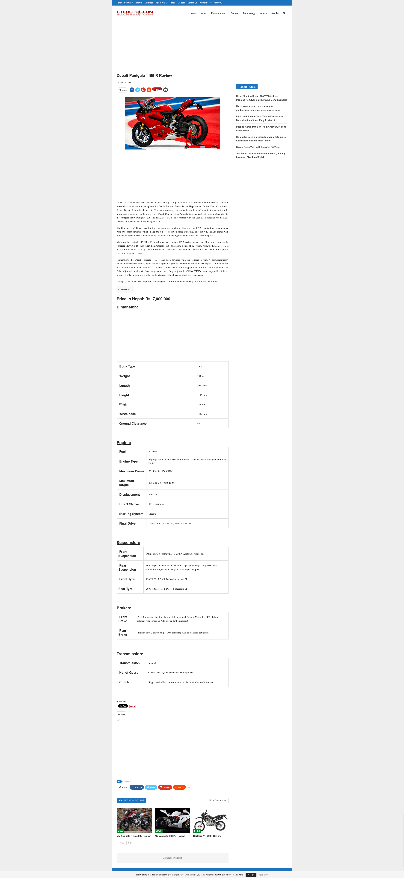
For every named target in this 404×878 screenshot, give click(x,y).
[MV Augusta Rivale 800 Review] (134, 820)
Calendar (149, 2)
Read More (263, 875)
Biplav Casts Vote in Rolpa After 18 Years (258, 147)
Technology (249, 13)
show (130, 289)
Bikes (120, 830)
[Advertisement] (202, 44)
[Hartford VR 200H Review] (211, 820)
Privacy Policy (205, 2)
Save (158, 89)
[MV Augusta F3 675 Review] (172, 820)
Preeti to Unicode (177, 2)
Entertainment (218, 13)
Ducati (126, 781)
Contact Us (192, 2)
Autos (263, 13)
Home (119, 2)
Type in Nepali (161, 2)
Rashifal (139, 2)
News (203, 13)
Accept (251, 874)
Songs (234, 13)
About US (218, 2)
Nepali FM (128, 2)
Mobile (275, 13)
